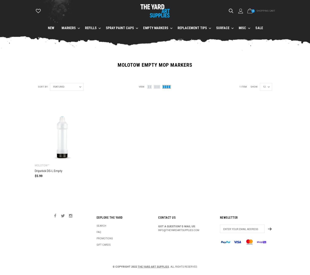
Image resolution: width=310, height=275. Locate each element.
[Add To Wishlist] (84, 110)
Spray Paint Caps (120, 28)
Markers (69, 28)
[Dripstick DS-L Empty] (62, 132)
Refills (91, 28)
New (51, 28)
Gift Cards (104, 244)
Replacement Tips (192, 28)
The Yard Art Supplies (153, 266)
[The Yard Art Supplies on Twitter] (63, 216)
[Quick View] (84, 119)
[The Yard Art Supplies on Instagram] (71, 216)
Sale (259, 28)
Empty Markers (155, 28)
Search (101, 225)
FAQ (99, 232)
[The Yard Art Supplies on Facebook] (55, 216)
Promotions (105, 238)
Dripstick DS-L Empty (48, 171)
